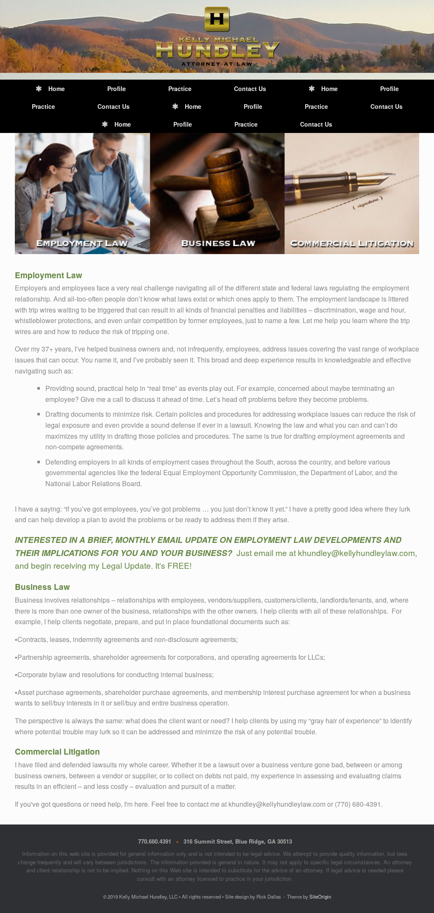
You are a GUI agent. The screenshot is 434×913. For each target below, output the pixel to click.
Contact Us (250, 88)
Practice (180, 88)
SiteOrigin (320, 896)
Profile (116, 88)
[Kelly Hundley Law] (217, 36)
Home (56, 88)
